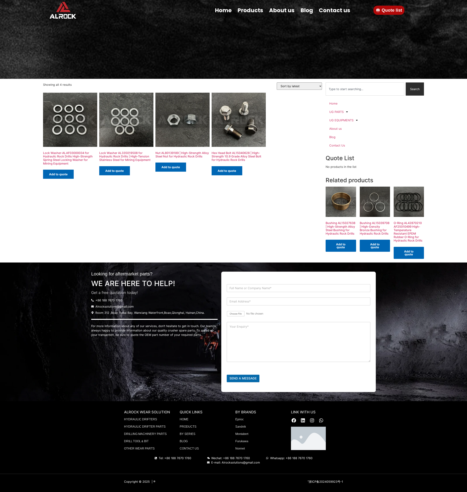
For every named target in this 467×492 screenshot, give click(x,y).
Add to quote (58, 174)
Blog (332, 137)
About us (335, 128)
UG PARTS (336, 112)
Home (333, 103)
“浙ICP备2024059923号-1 (325, 481)
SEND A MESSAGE (243, 378)
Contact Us (337, 145)
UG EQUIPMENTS (341, 120)
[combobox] (365, 89)
